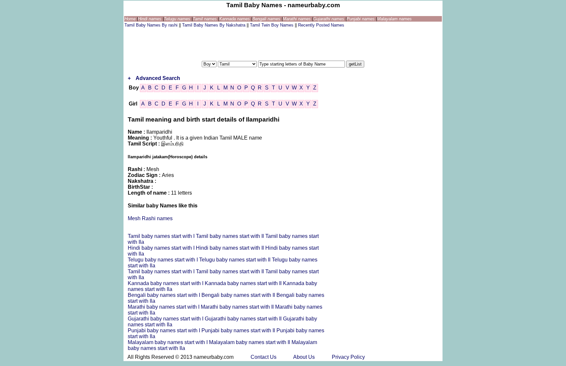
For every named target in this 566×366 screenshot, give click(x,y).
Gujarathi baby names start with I (166, 318)
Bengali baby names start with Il (238, 295)
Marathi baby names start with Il (238, 307)
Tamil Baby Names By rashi (151, 25)
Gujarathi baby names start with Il (244, 318)
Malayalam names (394, 18)
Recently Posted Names (321, 25)
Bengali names (267, 18)
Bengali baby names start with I (164, 295)
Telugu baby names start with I (163, 259)
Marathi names (297, 18)
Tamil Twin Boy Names (272, 25)
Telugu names (178, 18)
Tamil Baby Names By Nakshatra (214, 25)
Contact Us (264, 357)
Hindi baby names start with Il (230, 248)
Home (130, 18)
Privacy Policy (348, 357)
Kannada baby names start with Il (244, 283)
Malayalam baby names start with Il (250, 342)
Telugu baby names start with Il (235, 259)
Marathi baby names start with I (164, 307)
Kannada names (235, 18)
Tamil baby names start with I (162, 236)
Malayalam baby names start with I (168, 342)
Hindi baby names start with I (162, 248)
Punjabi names (361, 18)
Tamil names (205, 18)
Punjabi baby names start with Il (238, 330)
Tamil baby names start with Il (230, 236)
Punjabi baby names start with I (164, 330)
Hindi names (150, 18)
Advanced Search (158, 78)
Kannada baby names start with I (166, 283)
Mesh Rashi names (150, 218)
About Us (304, 357)
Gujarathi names (329, 18)
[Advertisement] (243, 43)
